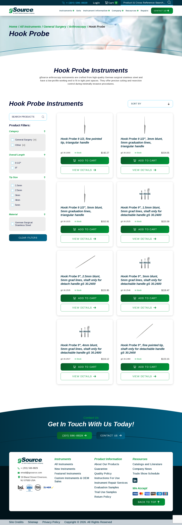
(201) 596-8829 (72, 435)
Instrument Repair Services (111, 482)
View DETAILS (82, 170)
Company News (142, 468)
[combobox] (150, 103)
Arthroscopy (77, 26)
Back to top (147, 502)
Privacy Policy (51, 522)
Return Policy (102, 496)
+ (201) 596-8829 (76, 2)
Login (96, 2)
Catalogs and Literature (147, 464)
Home (13, 26)
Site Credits (16, 522)
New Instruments (64, 468)
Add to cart (87, 160)
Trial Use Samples (105, 492)
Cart (112, 2)
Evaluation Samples (106, 487)
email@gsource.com (31, 472)
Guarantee (100, 468)
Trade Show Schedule (146, 473)
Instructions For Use (107, 478)
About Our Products (106, 464)
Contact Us (160, 11)
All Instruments (30, 26)
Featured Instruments (67, 473)
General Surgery (55, 26)
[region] (27, 142)
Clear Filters (28, 237)
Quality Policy (103, 473)
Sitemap (33, 522)
